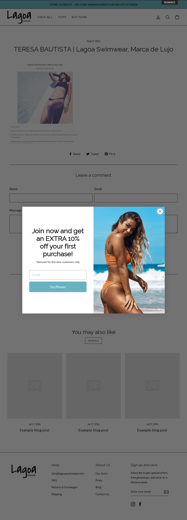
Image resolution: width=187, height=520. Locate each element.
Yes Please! (58, 287)
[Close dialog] (160, 211)
